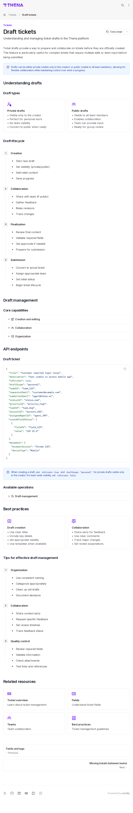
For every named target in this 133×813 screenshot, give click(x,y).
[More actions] (128, 5)
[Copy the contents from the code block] (125, 369)
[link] (34, 699)
